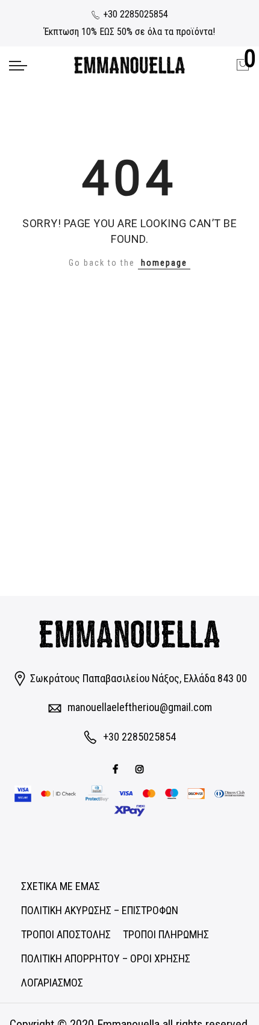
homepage (164, 263)
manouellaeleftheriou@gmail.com (139, 707)
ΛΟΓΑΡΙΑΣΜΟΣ (52, 982)
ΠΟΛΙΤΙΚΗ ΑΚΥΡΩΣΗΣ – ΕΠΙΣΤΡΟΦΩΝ (99, 910)
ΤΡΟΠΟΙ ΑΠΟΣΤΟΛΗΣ (66, 934)
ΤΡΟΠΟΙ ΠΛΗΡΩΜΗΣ (166, 934)
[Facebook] (117, 768)
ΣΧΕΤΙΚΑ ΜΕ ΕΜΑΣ (60, 886)
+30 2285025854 (134, 14)
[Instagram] (141, 768)
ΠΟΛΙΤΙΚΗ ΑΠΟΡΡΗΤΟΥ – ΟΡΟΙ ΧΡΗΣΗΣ (105, 958)
